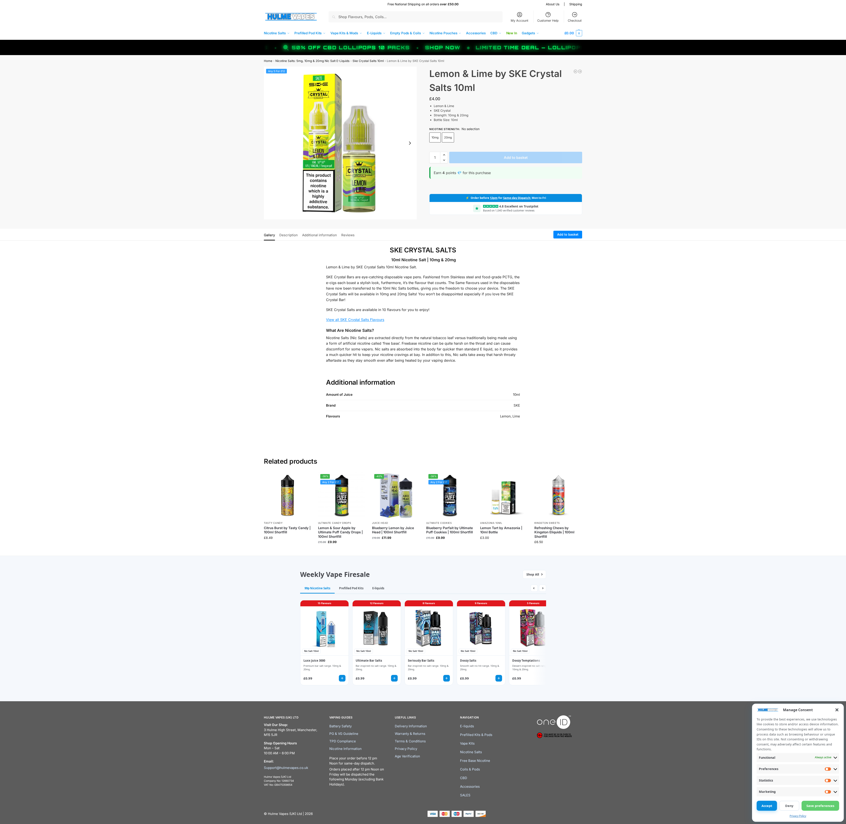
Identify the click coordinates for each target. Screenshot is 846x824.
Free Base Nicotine (475, 761)
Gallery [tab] (269, 235)
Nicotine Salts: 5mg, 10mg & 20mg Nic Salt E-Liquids (312, 61)
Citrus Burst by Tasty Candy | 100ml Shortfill (287, 530)
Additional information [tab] (319, 235)
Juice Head (380, 522)
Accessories (470, 786)
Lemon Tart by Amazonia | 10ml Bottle (501, 530)
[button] (837, 710)
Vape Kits (467, 743)
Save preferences (820, 806)
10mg (435, 137)
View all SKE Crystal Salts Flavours (355, 319)
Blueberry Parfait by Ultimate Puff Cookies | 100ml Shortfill (449, 530)
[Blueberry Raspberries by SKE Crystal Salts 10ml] (575, 71)
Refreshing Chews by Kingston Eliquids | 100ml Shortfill (554, 532)
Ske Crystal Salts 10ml (368, 61)
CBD (463, 778)
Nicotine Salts (471, 752)
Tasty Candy (273, 522)
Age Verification (407, 756)
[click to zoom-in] (340, 143)
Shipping (575, 4)
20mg (448, 137)
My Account (519, 20)
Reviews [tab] (348, 235)
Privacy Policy (798, 816)
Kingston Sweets (547, 522)
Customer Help (548, 20)
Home (268, 61)
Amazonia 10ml (491, 522)
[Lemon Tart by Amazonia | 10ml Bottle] (504, 495)
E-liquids (467, 726)
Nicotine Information (345, 749)
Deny (789, 806)
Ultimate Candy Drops (334, 522)
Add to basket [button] (287, 547)
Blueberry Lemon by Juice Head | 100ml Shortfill (393, 530)
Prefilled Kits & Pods (476, 735)
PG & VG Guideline (343, 734)
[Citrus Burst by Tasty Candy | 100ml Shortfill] (287, 495)
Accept (767, 806)
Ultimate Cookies (439, 522)
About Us (552, 4)
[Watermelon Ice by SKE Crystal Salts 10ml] (580, 71)
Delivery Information (411, 726)
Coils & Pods (470, 769)
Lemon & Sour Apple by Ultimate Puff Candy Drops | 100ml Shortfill (340, 532)
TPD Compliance (342, 741)
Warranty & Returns (410, 734)
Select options (504, 547)
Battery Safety (340, 726)
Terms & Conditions (410, 741)
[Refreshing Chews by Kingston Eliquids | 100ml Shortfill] (558, 495)
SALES (465, 795)
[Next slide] (409, 143)
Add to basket (516, 157)
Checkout (575, 20)
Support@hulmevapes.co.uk (286, 767)
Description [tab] (288, 235)
